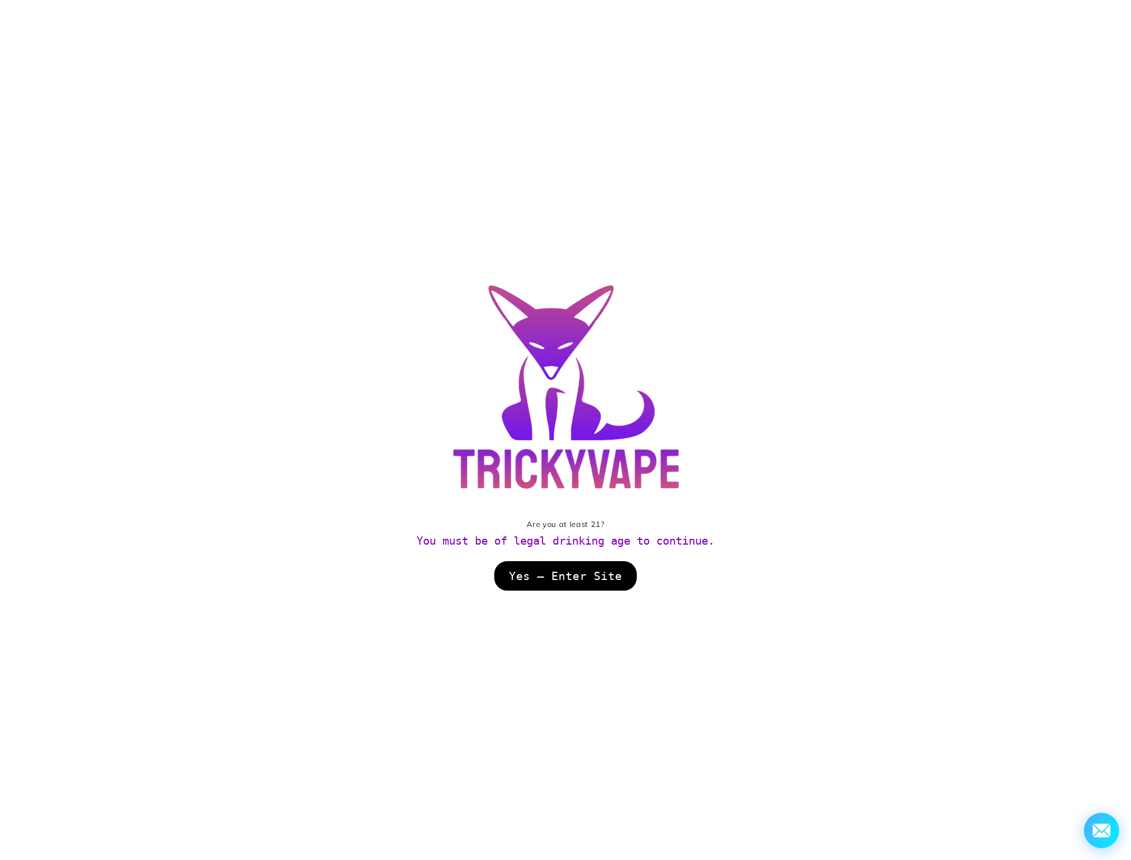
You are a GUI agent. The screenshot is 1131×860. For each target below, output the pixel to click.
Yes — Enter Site (565, 575)
